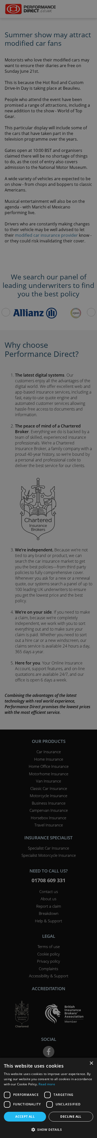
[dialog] (48, 569)
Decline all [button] (70, 1116)
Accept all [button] (25, 1116)
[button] (48, 1129)
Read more (47, 1084)
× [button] (91, 1063)
